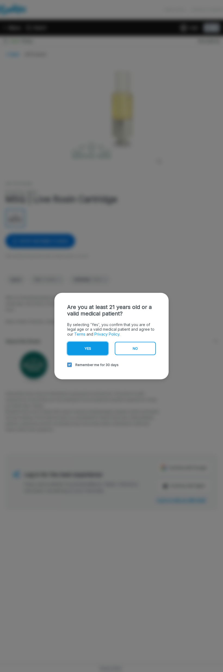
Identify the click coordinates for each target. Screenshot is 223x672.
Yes (88, 348)
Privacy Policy (106, 334)
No (135, 348)
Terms (79, 334)
